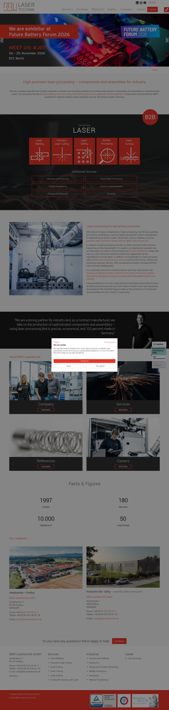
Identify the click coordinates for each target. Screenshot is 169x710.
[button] (56, 342)
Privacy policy (110, 342)
